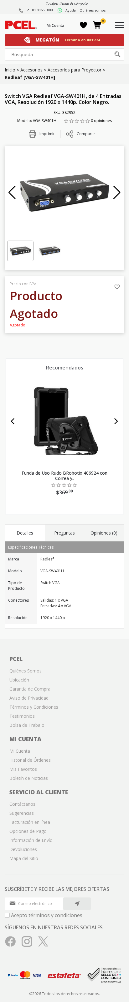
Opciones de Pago (28, 831)
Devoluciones (23, 849)
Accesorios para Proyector (74, 70)
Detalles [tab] (25, 533)
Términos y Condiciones (33, 707)
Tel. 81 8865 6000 (39, 9)
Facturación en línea (29, 822)
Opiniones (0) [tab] (103, 533)
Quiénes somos (93, 10)
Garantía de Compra (29, 689)
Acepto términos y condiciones (46, 915)
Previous (13, 421)
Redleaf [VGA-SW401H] (30, 77)
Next (116, 421)
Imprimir (47, 133)
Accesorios (31, 70)
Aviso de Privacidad (29, 698)
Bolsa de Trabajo (26, 725)
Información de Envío (31, 840)
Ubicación (19, 680)
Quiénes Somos (25, 671)
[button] (12, 192)
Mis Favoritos (23, 769)
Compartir (86, 133)
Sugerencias (21, 813)
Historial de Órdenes (30, 760)
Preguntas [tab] (64, 533)
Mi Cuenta (55, 25)
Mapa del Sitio (23, 858)
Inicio (10, 70)
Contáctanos (22, 804)
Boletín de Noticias (28, 778)
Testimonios (22, 716)
